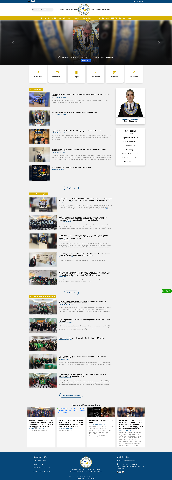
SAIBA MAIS (86, 60)
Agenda (114, 77)
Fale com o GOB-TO (109, 18)
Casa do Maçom (125, 18)
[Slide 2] (74, 64)
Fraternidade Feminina (130, 154)
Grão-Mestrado (40, 461)
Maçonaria (77, 18)
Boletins (38, 77)
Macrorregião (130, 150)
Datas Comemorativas (130, 158)
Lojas (99, 18)
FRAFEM (134, 77)
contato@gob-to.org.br (127, 461)
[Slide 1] (71, 64)
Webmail (95, 77)
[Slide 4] (81, 64)
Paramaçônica (130, 146)
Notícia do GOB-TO (130, 142)
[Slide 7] (90, 64)
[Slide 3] (78, 64)
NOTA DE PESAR (130, 162)
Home (43, 18)
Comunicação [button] (88, 18)
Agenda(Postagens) (130, 138)
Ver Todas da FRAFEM (71, 395)
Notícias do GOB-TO (42, 468)
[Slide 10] (100, 64)
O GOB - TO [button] (52, 18)
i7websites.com (91, 478)
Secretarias (57, 77)
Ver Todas (71, 188)
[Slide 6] (87, 64)
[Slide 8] (94, 64)
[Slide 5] (84, 64)
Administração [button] (65, 18)
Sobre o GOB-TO (41, 457)
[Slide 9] (97, 64)
